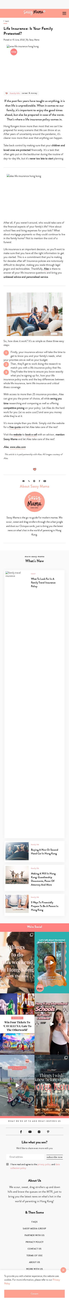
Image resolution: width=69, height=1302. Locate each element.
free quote (15, 427)
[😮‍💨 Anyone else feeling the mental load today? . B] (51, 962)
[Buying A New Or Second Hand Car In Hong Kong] (34, 859)
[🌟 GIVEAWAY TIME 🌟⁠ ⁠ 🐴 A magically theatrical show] (17, 1024)
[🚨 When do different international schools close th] (51, 1024)
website (17, 434)
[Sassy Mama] (34, 12)
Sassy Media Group (34, 1228)
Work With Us (34, 1269)
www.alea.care (17, 447)
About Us (34, 1262)
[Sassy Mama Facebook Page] (21, 1131)
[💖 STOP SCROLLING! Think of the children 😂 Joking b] (17, 1085)
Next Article (56, 12)
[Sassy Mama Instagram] (39, 1132)
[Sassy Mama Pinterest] (48, 1131)
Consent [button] (34, 1293)
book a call (31, 434)
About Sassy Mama (34, 486)
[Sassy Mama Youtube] (30, 1132)
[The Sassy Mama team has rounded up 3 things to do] (17, 962)
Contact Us (35, 1249)
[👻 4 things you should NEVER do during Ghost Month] (51, 1085)
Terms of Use (34, 1255)
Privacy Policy (35, 1242)
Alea (46, 269)
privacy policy (44, 1164)
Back (7, 21)
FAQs (34, 1222)
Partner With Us (35, 1235)
